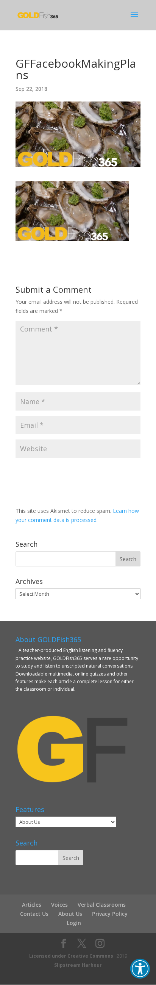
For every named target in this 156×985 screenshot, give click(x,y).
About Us (70, 913)
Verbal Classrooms (102, 904)
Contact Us (34, 913)
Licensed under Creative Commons (71, 956)
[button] (140, 968)
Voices (59, 904)
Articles (31, 904)
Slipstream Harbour (78, 965)
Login (74, 922)
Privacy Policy (110, 913)
